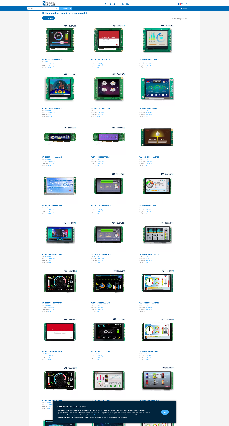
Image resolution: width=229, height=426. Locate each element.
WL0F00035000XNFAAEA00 (148, 118)
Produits (50, 13)
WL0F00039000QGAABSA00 (99, 166)
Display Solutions (59, 13)
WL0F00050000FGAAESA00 (99, 359)
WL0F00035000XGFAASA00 (99, 118)
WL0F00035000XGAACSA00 (148, 70)
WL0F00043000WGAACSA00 (51, 262)
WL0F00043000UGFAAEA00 (148, 166)
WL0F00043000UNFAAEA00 (50, 214)
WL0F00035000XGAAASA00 (50, 70)
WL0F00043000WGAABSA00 (148, 214)
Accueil (44, 13)
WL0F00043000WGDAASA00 (99, 262)
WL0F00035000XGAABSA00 (99, 70)
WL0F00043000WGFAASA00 (148, 262)
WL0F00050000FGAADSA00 (50, 359)
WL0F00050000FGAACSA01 (148, 311)
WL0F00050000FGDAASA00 (148, 359)
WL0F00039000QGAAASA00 (51, 166)
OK (166, 412)
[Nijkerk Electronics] (47, 3)
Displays (68, 13)
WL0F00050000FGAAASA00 (50, 311)
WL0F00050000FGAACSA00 (99, 311)
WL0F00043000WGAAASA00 (99, 214)
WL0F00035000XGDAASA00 (50, 118)
